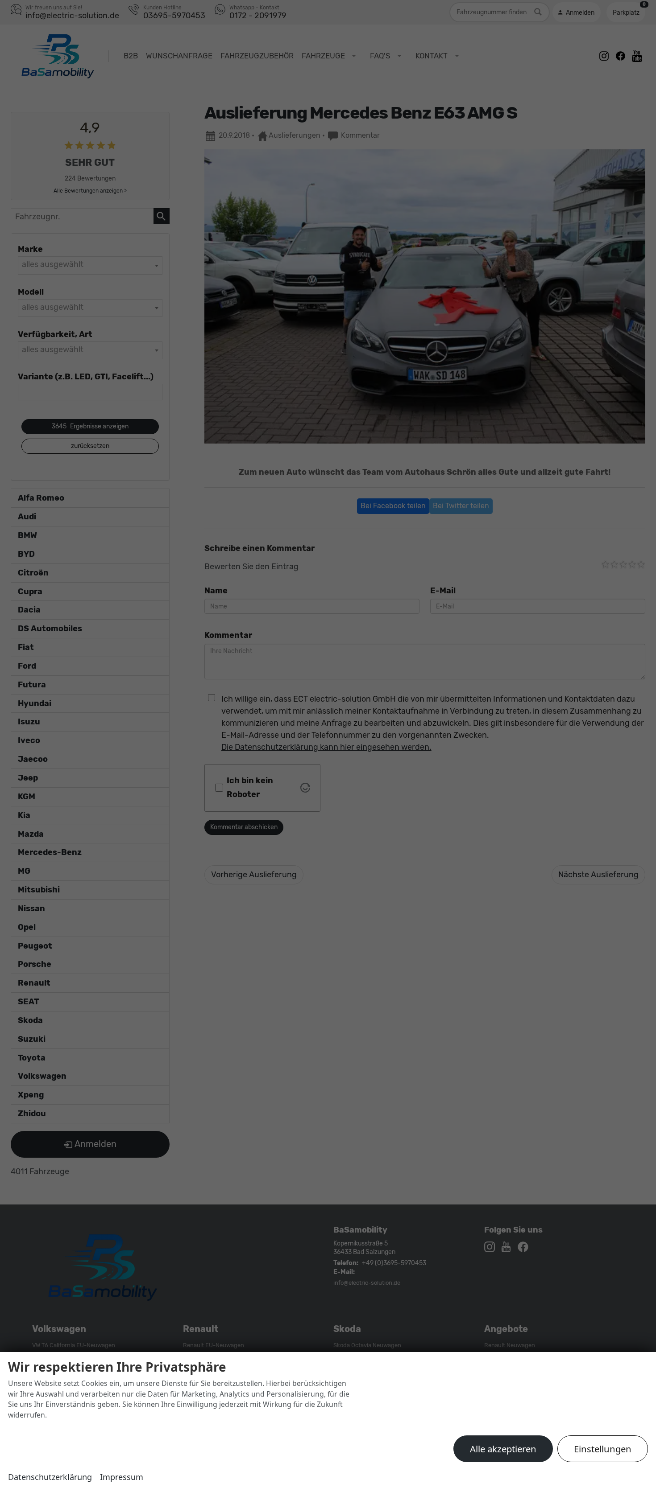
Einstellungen (602, 1449)
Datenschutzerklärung (50, 1476)
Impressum (121, 1476)
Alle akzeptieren (503, 1449)
